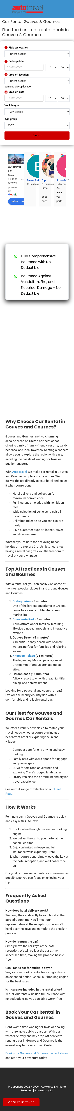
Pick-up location (16, 47)
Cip (44, 180)
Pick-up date (14, 61)
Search (37, 135)
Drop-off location (17, 74)
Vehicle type (11, 105)
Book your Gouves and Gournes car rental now (36, 1053)
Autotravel (14, 166)
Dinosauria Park (24, 619)
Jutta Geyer (63, 180)
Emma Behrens (36, 180)
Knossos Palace (24, 655)
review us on (18, 201)
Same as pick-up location (18, 86)
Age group (10, 119)
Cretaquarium (22, 601)
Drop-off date (14, 92)
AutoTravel (19, 472)
